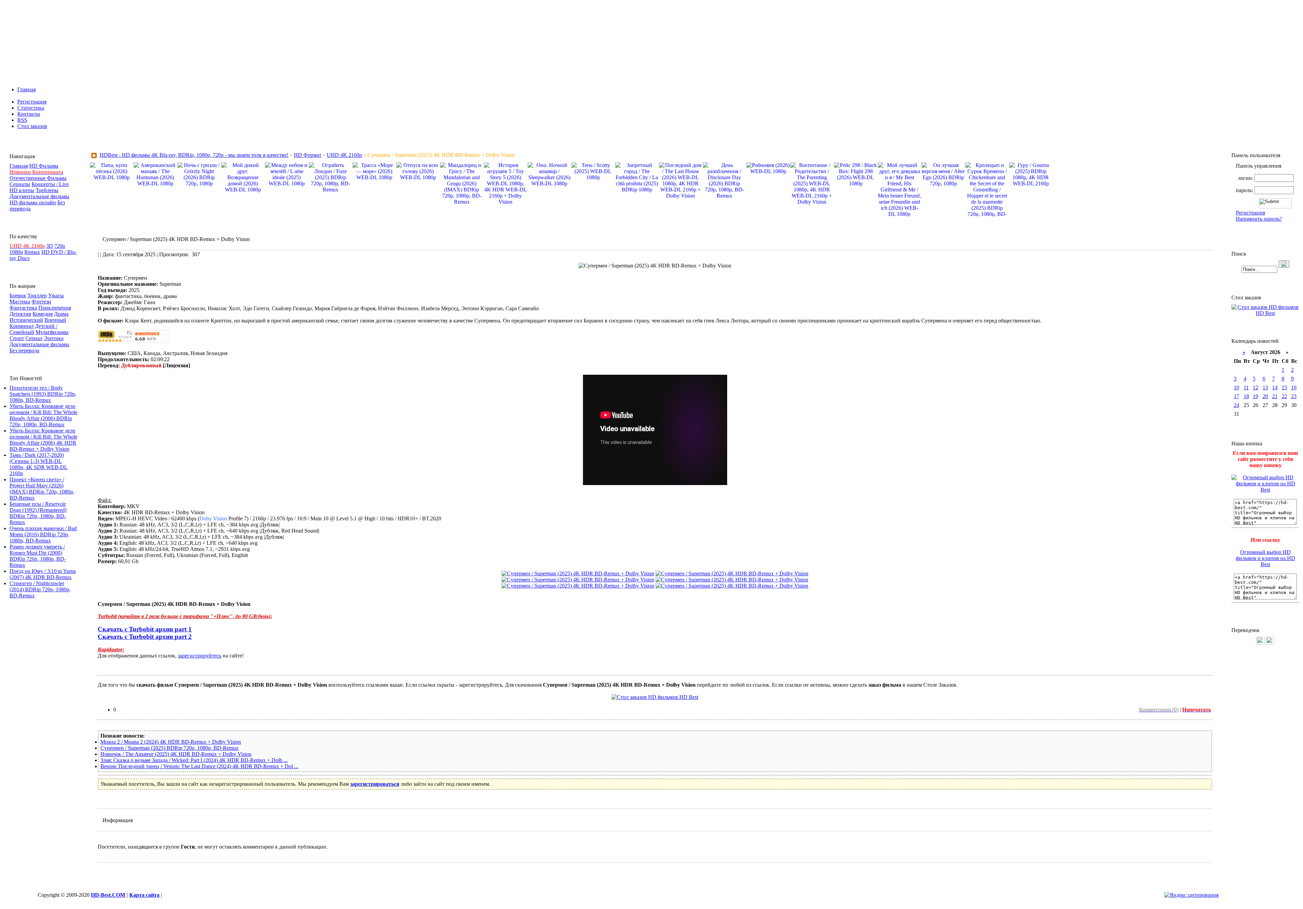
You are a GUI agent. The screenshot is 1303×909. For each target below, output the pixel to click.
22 (1284, 396)
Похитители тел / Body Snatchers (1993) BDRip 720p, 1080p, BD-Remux (43, 394)
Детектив (20, 314)
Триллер (37, 295)
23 (1294, 396)
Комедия (43, 314)
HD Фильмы (43, 166)
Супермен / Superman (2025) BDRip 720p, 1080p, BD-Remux (169, 748)
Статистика (30, 108)
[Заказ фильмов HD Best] (654, 697)
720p (59, 246)
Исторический (26, 320)
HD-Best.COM (108, 895)
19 (1255, 396)
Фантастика (23, 308)
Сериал (33, 338)
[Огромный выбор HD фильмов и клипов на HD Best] (1265, 490)
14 (1275, 387)
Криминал (22, 326)
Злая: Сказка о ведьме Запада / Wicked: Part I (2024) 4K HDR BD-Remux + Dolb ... (194, 760)
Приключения (54, 308)
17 (1236, 396)
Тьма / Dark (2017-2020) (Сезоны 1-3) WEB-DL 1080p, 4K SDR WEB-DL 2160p (39, 464)
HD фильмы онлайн (33, 202)
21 (1275, 396)
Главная (26, 89)
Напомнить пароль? (1259, 219)
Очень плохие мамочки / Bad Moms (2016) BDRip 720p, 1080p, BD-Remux (43, 534)
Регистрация (31, 102)
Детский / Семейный (33, 329)
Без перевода (24, 350)
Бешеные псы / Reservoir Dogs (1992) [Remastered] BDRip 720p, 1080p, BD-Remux (38, 513)
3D (49, 246)
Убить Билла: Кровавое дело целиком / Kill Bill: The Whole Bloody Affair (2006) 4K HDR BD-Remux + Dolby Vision (43, 440)
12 (1255, 387)
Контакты (28, 114)
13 (1265, 387)
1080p (16, 252)
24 (1236, 405)
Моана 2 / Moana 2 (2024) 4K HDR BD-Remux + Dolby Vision (170, 742)
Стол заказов (32, 126)
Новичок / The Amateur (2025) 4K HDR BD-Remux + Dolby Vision (175, 754)
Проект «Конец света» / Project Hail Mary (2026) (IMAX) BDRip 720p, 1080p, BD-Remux (42, 489)
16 (1294, 387)
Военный (55, 320)
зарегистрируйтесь (199, 655)
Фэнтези (41, 301)
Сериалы (20, 184)
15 (1284, 387)
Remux (32, 252)
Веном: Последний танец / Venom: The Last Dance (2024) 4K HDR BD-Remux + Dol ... (199, 766)
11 (1246, 387)
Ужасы (56, 295)
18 (1246, 396)
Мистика (20, 301)
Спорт (17, 338)
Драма (61, 314)
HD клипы (22, 190)
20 (1265, 396)
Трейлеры (47, 190)
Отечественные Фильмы (38, 178)
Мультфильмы (52, 332)
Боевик (18, 295)
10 (1236, 387)
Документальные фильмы (39, 196)
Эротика (53, 338)
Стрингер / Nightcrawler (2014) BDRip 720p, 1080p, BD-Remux (40, 589)
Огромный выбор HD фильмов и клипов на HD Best (1265, 558)
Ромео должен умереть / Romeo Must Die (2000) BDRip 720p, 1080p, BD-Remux (38, 556)
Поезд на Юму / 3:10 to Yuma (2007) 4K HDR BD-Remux (43, 574)
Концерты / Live (50, 184)
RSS (22, 120)
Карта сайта (144, 895)
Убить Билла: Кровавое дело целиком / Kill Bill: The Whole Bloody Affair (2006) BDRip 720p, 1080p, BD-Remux (43, 415)
